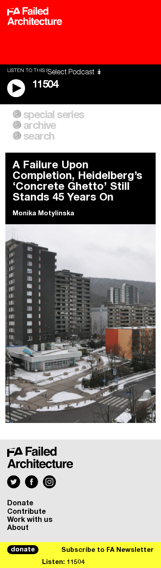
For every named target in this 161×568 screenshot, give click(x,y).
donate (23, 550)
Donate (20, 503)
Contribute (26, 511)
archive (39, 125)
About (18, 527)
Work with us (30, 519)
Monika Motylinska (43, 213)
